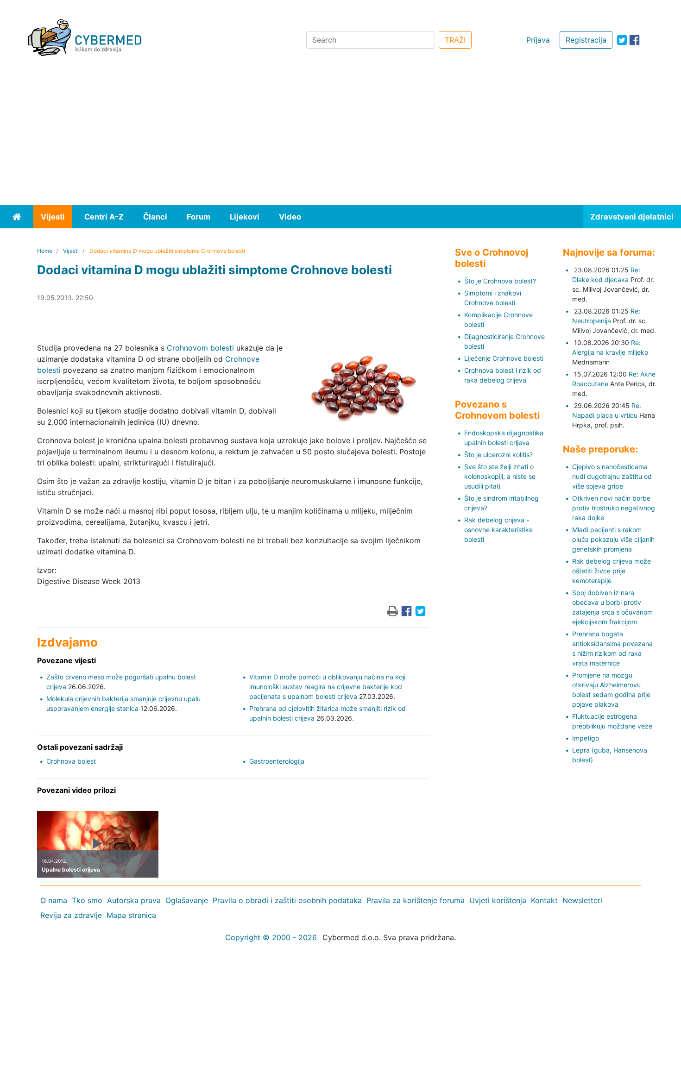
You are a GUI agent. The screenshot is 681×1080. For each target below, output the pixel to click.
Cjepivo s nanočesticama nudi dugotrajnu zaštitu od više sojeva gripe (612, 476)
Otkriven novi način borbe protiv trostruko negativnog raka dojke (613, 507)
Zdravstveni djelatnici (632, 216)
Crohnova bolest (71, 761)
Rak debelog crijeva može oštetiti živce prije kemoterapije (611, 570)
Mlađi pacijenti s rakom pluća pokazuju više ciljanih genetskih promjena (613, 539)
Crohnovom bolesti (200, 347)
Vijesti (53, 216)
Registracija (586, 39)
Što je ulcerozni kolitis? (498, 454)
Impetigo (585, 738)
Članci (155, 216)
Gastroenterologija (276, 761)
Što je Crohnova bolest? (500, 281)
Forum (198, 216)
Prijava (538, 39)
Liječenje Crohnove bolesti (503, 358)
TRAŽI (455, 39)
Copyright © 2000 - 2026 (271, 937)
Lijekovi (244, 216)
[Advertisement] (340, 136)
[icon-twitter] (622, 40)
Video (290, 216)
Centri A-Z (104, 216)
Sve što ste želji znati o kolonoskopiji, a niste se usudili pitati (500, 476)
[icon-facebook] (634, 40)
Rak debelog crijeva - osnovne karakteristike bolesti (498, 529)
